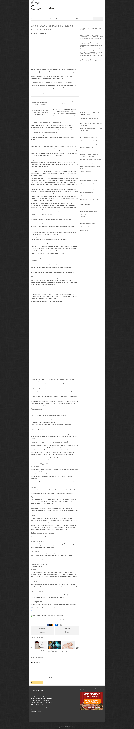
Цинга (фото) (84, 230)
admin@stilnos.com (97, 688)
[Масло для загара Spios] (40, 645)
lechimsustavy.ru (69, 726)
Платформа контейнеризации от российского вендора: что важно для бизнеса (91, 53)
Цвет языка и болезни (86, 226)
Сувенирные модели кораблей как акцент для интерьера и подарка (91, 39)
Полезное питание (70, 18)
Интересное (39, 23)
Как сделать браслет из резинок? (89, 189)
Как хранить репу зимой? (87, 195)
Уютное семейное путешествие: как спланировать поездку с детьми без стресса (91, 36)
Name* (50, 677)
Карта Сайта (34, 688)
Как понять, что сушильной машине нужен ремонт (91, 46)
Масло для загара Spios (40, 650)
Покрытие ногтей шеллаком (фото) (90, 144)
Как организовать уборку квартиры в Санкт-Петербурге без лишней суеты (91, 49)
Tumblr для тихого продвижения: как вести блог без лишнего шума (91, 32)
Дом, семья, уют (44, 18)
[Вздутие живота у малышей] (68, 645)
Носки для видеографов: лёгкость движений (53, 651)
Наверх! (61, 727)
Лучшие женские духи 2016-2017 (89, 140)
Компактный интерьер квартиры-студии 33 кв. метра (67, 632)
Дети (38, 18)
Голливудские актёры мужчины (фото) (91, 159)
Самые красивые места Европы (89, 211)
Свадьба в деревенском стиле (89, 180)
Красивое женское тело (87, 134)
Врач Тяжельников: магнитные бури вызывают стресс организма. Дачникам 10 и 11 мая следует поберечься (41, 698)
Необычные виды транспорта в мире (90, 220)
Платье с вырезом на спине (88, 147)
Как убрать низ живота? (87, 192)
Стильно (33, 23)
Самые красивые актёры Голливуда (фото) (92, 163)
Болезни (33, 18)
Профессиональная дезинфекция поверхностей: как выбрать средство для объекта (90, 28)
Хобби (77, 18)
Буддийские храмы (86, 208)
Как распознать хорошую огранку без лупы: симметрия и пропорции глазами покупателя (91, 56)
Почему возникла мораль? (88, 223)
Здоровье (52, 18)
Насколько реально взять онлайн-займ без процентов (42, 632)
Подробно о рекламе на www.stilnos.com (89, 689)
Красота (58, 18)
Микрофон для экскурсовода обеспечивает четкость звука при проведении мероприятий (91, 59)
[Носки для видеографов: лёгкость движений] (54, 645)
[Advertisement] (53, 50)
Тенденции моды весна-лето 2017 (90, 137)
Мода (63, 18)
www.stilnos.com (74, 620)
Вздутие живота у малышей (66, 651)
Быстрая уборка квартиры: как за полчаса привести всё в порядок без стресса (91, 42)
